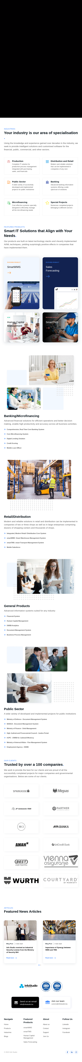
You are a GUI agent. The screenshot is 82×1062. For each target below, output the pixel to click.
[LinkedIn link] (72, 1052)
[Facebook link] (67, 1052)
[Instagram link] (76, 1052)
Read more (10, 958)
